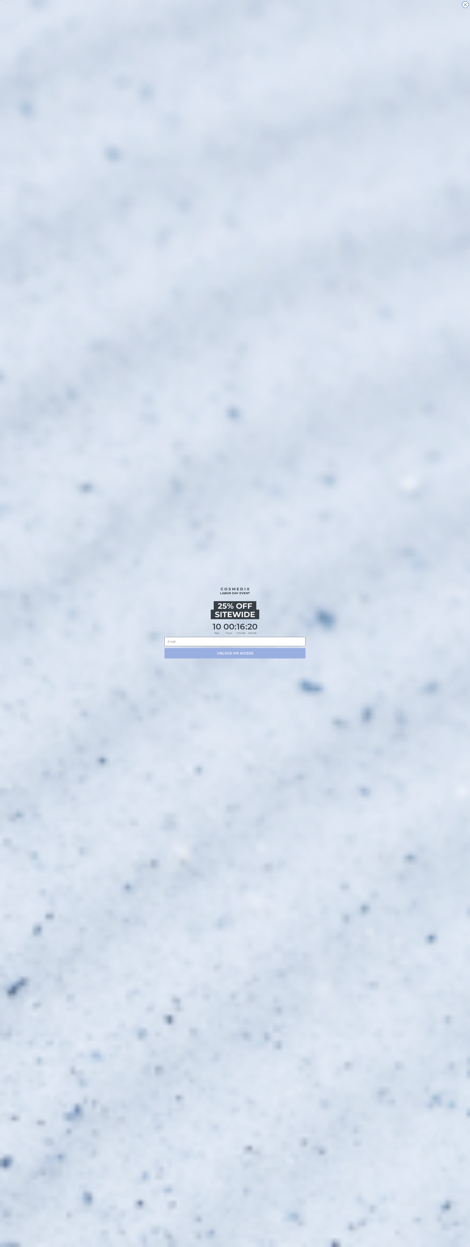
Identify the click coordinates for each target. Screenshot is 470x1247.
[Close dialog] (465, 4)
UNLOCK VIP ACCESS (235, 653)
